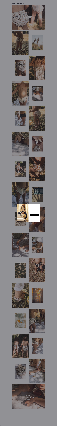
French (5, 0)
